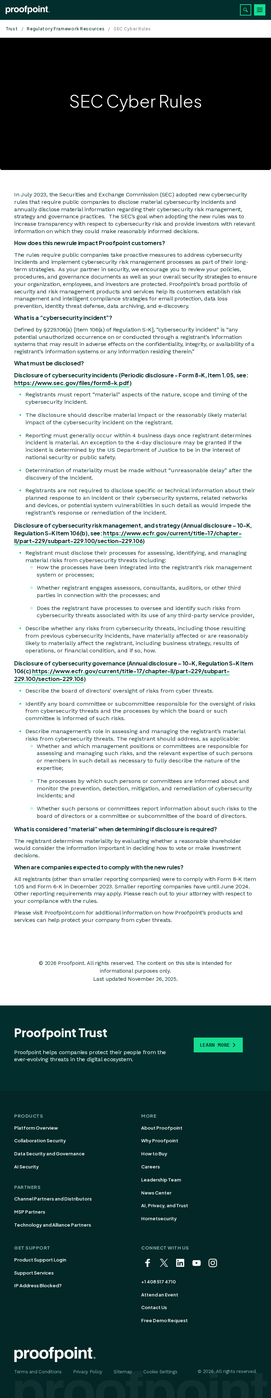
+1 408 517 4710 (158, 1281)
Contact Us (154, 1307)
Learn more (215, 1045)
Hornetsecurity (159, 1218)
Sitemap (123, 1371)
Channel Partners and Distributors (53, 1199)
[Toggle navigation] (259, 10)
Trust (12, 28)
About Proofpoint (161, 1128)
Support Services (34, 1273)
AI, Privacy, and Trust (164, 1205)
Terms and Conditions (38, 1371)
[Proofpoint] (28, 10)
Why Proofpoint (159, 1140)
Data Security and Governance (49, 1153)
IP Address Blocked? (38, 1285)
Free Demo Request (164, 1320)
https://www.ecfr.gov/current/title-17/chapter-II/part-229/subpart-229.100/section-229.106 (128, 537)
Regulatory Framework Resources (65, 28)
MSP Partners (29, 1212)
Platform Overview (36, 1128)
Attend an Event (159, 1294)
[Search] (245, 10)
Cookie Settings (160, 1371)
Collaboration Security (40, 1140)
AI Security (26, 1166)
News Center (156, 1193)
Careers (150, 1166)
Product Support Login (40, 1260)
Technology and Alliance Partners (52, 1225)
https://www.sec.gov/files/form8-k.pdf (72, 383)
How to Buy (154, 1153)
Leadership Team (161, 1180)
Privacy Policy (87, 1371)
